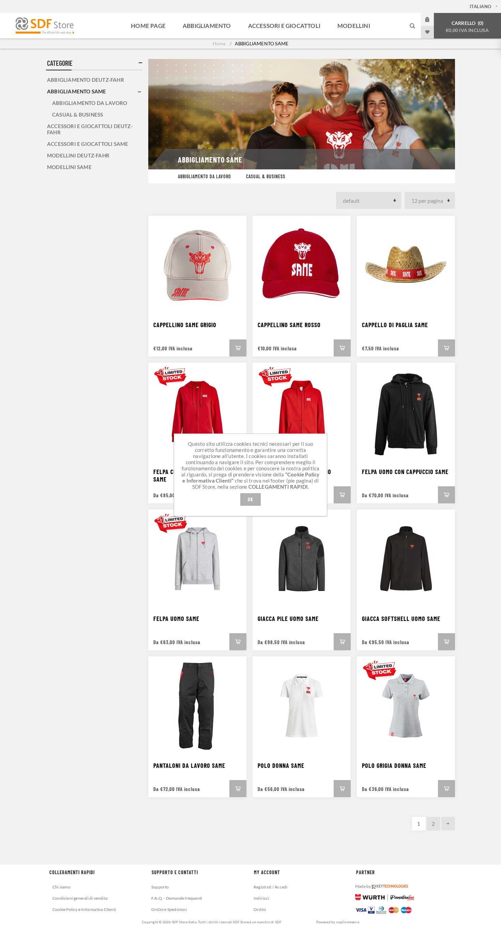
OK (250, 499)
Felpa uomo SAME (176, 618)
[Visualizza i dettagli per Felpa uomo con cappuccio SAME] (406, 412)
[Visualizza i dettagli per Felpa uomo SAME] (197, 558)
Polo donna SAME (281, 765)
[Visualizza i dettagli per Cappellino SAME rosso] (302, 265)
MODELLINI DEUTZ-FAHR (78, 155)
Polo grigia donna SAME (394, 765)
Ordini (260, 909)
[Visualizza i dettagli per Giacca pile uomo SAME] (302, 558)
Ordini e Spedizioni (169, 909)
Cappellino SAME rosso (289, 325)
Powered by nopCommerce (337, 922)
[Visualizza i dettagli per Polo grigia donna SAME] (406, 705)
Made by (363, 886)
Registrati (262, 886)
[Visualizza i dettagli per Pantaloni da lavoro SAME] (197, 705)
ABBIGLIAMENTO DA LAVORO (204, 176)
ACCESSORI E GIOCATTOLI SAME (87, 144)
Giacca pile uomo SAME (288, 618)
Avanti (448, 824)
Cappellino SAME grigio (184, 325)
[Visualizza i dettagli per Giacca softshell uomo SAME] (406, 558)
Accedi (432, 19)
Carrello (467, 26)
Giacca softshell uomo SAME (401, 618)
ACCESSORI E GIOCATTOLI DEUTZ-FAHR (90, 129)
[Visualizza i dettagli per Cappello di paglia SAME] (406, 265)
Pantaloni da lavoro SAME (189, 765)
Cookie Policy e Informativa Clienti (84, 909)
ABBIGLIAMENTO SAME (76, 91)
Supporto (160, 886)
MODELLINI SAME (69, 167)
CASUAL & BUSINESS (265, 176)
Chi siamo (61, 886)
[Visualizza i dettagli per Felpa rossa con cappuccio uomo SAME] (302, 412)
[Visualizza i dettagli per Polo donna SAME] (302, 705)
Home (219, 43)
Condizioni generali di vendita (79, 898)
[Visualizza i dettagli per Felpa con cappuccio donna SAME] (197, 412)
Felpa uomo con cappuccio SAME (405, 471)
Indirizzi (261, 898)
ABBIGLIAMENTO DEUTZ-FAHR (85, 80)
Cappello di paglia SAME (395, 325)
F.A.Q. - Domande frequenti (176, 898)
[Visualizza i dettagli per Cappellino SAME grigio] (197, 265)
